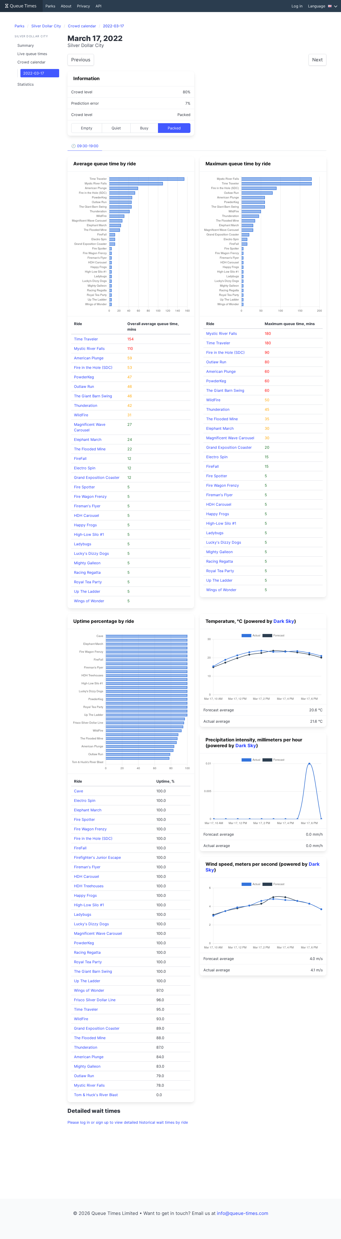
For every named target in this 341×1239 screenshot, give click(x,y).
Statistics (25, 84)
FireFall (80, 458)
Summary (25, 45)
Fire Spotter (84, 487)
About (66, 6)
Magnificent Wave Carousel (230, 438)
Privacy (83, 6)
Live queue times (32, 53)
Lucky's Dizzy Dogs (91, 553)
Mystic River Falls (89, 348)
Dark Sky (283, 621)
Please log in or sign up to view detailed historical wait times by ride (128, 1122)
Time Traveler (86, 339)
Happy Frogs (85, 525)
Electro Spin (84, 468)
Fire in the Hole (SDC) (93, 367)
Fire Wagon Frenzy (90, 496)
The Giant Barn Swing (93, 396)
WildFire (81, 415)
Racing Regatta (87, 572)
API (98, 6)
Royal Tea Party (88, 582)
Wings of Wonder (89, 601)
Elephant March (87, 439)
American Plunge (88, 358)
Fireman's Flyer (87, 506)
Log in (297, 6)
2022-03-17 (33, 73)
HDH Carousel (86, 515)
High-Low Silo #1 (89, 534)
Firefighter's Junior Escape (97, 857)
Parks (50, 6)
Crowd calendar (31, 62)
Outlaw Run (84, 386)
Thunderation (85, 405)
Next (317, 60)
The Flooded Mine (90, 449)
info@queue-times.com (242, 1213)
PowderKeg (84, 377)
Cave (78, 791)
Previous (80, 60)
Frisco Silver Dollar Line (95, 999)
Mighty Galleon (87, 563)
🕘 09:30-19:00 (84, 146)
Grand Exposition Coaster (96, 477)
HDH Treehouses (88, 886)
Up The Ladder (87, 591)
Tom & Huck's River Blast (96, 1094)
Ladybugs (82, 544)
